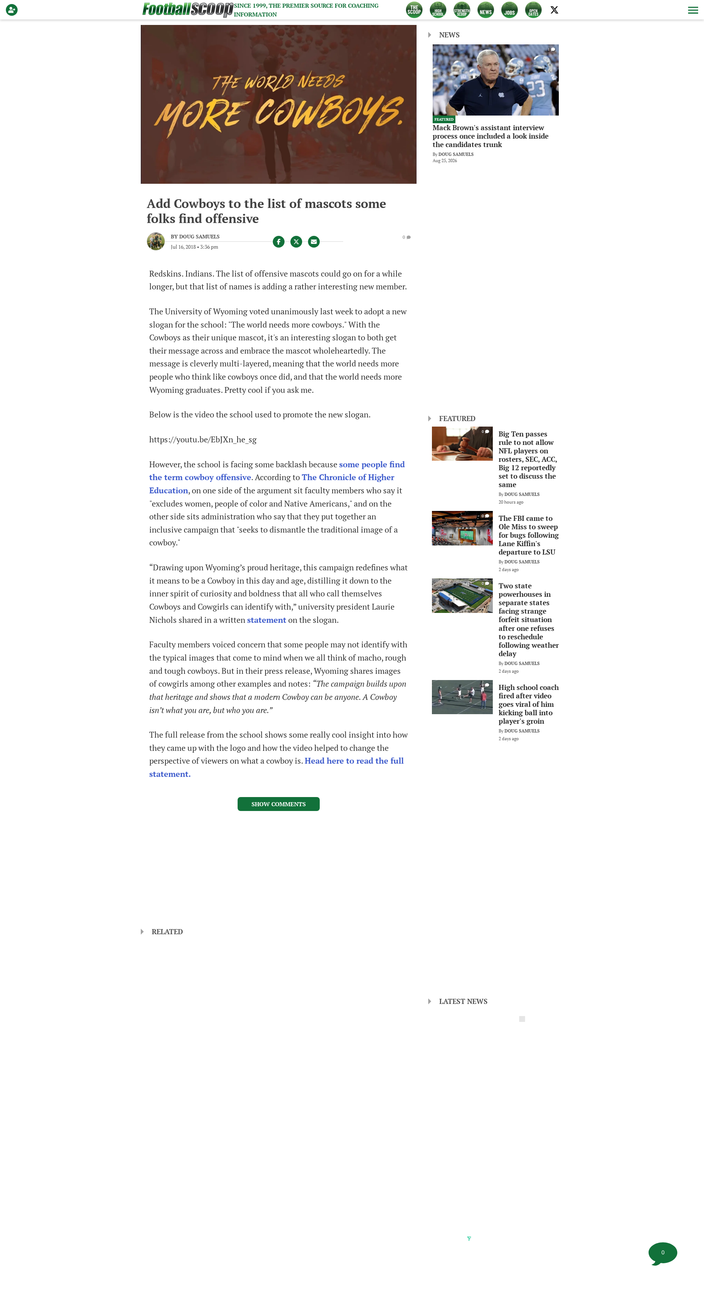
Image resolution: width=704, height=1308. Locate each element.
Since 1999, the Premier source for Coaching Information (306, 9)
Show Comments (279, 804)
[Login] (13, 10)
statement (266, 620)
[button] (692, 10)
